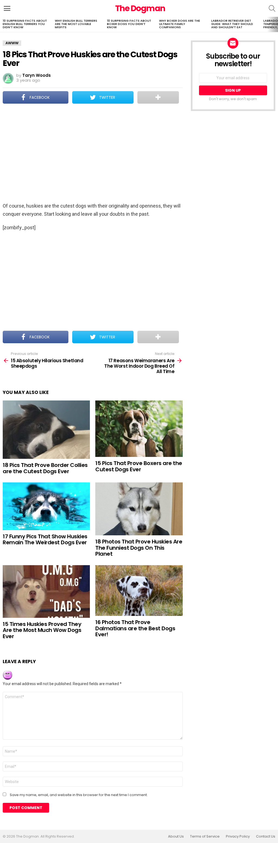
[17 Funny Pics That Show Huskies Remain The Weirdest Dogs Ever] (46, 506)
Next (275, 24)
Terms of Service (205, 836)
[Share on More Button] (158, 97)
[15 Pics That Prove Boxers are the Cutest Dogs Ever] (138, 428)
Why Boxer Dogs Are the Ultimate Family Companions (179, 23)
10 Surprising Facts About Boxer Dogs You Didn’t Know (129, 23)
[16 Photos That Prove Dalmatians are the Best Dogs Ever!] (138, 590)
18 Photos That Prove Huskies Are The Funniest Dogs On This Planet (138, 548)
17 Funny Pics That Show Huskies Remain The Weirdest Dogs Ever (45, 539)
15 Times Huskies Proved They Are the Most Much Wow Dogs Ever (42, 630)
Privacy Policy (238, 836)
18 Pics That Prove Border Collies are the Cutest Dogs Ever (45, 468)
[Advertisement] (92, 154)
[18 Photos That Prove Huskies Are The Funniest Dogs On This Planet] (138, 508)
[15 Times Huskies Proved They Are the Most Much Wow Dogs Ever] (46, 591)
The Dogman (140, 8)
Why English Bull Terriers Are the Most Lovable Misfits (76, 23)
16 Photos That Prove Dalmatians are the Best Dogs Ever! (135, 628)
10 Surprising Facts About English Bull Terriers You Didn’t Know (25, 23)
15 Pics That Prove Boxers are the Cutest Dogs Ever (138, 466)
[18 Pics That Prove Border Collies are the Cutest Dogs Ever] (46, 429)
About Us (176, 836)
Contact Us (265, 836)
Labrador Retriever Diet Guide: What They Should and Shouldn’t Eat (232, 23)
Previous (2, 24)
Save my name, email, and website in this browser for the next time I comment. (79, 795)
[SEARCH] (272, 8)
